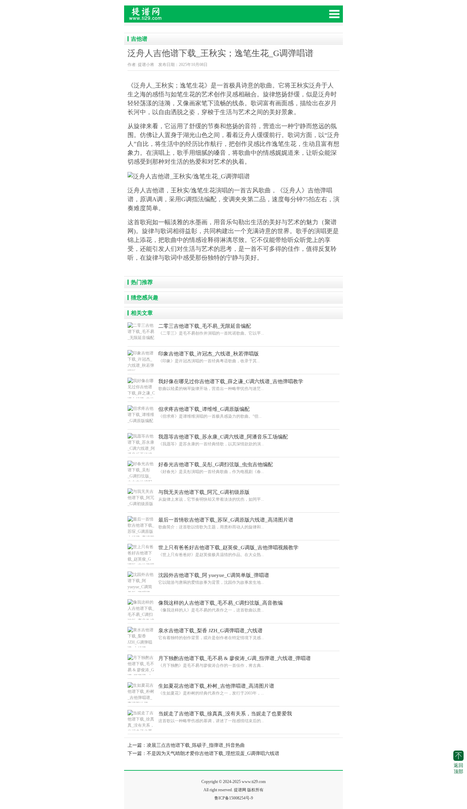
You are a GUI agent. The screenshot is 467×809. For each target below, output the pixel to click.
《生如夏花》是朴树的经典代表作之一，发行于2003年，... (216, 689)
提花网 (175, 17)
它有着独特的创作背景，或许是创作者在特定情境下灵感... (211, 634)
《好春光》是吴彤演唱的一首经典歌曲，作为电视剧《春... (215, 468)
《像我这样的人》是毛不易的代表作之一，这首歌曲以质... (220, 606)
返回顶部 (458, 768)
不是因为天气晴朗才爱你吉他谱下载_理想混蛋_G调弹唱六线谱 (213, 753)
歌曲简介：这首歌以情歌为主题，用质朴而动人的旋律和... (225, 523)
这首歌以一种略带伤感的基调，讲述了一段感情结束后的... (225, 717)
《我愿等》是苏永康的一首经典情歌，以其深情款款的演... (223, 440)
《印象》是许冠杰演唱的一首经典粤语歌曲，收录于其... (209, 357)
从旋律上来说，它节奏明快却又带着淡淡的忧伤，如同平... (211, 495)
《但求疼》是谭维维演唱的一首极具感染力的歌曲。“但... (210, 412)
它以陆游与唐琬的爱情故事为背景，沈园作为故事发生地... (213, 578)
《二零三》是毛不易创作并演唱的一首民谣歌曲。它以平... (211, 329)
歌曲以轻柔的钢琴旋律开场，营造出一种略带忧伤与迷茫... (230, 385)
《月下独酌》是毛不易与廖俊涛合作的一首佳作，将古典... (234, 662)
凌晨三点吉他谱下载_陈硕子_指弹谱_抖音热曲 (196, 745)
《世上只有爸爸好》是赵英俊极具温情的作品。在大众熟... (228, 551)
